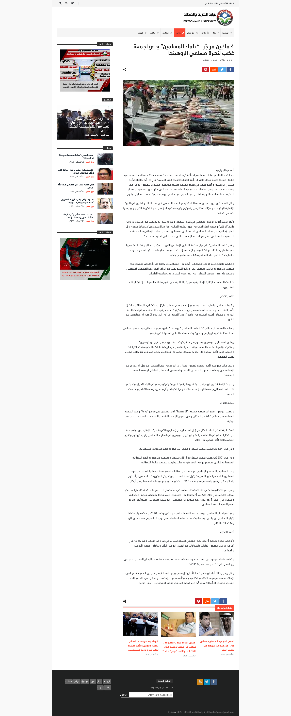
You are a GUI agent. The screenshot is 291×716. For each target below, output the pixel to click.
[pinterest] (205, 69)
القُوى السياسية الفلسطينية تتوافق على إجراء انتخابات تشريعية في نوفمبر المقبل (217, 645)
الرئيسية (107, 681)
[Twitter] (72, 3)
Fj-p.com (172, 712)
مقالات (69, 681)
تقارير (93, 681)
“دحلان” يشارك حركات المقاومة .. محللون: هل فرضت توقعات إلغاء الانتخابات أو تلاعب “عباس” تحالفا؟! (179, 646)
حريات (100, 687)
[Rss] (66, 3)
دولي (76, 681)
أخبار (99, 681)
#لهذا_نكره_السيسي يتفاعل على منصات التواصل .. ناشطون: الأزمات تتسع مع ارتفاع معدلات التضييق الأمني (87, 124)
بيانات (107, 687)
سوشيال (84, 681)
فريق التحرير (105, 135)
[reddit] (214, 69)
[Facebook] (79, 3)
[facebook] (230, 69)
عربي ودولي (208, 60)
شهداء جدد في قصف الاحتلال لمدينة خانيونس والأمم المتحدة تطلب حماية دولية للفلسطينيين (143, 645)
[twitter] (222, 69)
